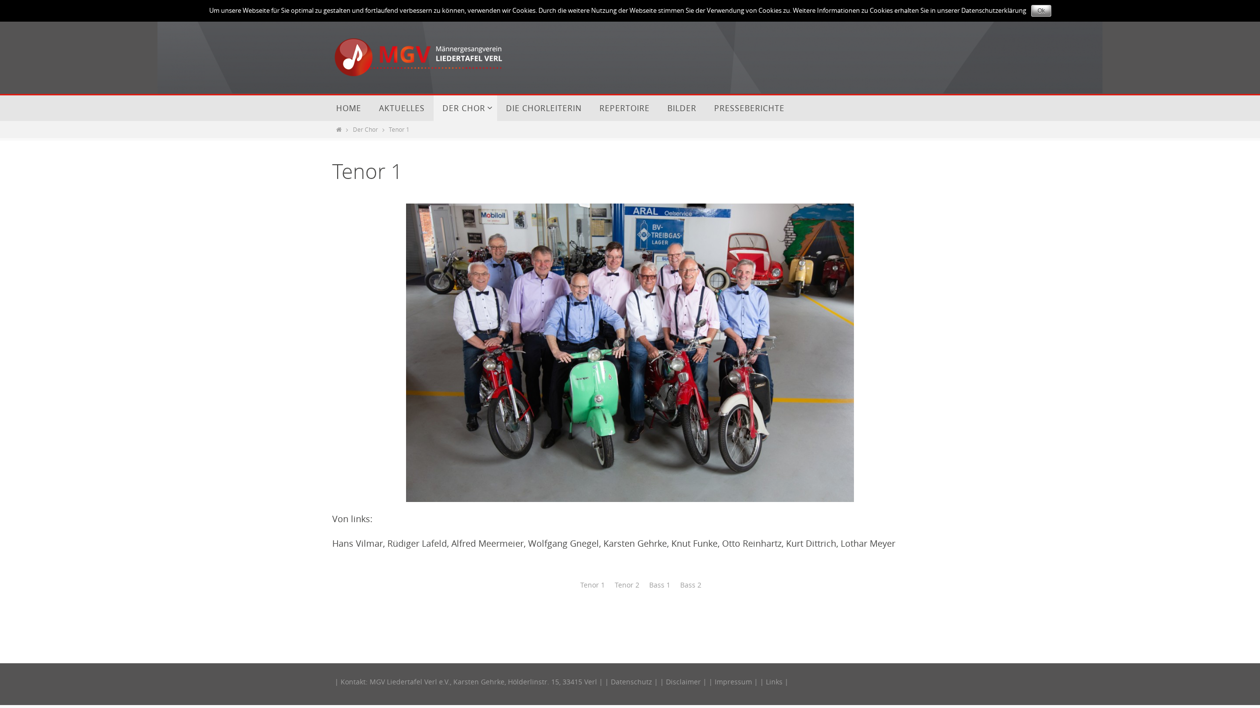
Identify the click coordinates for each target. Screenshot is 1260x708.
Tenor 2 (627, 585)
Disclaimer (683, 681)
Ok (1041, 10)
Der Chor (365, 129)
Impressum (733, 681)
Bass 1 (659, 585)
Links (774, 681)
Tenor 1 (592, 585)
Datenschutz (631, 681)
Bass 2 (690, 585)
